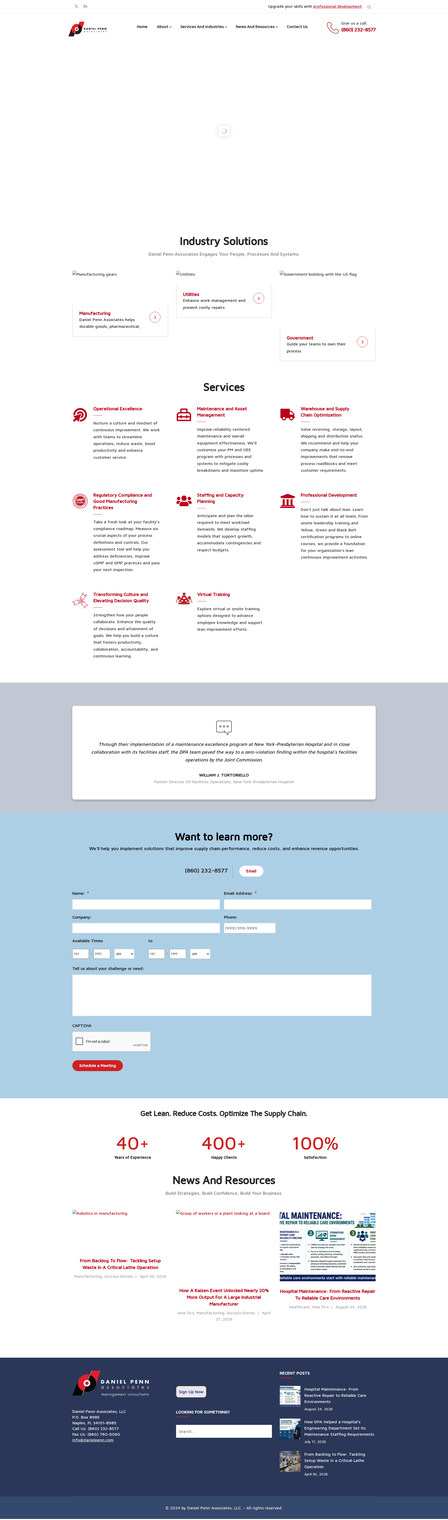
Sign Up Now (191, 1391)
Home (142, 26)
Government (300, 338)
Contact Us (297, 26)
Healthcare (299, 1307)
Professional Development (329, 495)
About (162, 26)
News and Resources (255, 26)
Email (251, 871)
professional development (337, 6)
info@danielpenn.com (93, 1440)
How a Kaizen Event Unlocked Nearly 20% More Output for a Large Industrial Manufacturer (224, 1297)
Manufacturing (94, 313)
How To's (186, 1313)
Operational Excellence (117, 408)
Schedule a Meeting (97, 1065)
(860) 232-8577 (358, 29)
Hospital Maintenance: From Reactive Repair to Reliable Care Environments (335, 1395)
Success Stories (118, 1276)
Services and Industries (202, 26)
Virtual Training (213, 594)
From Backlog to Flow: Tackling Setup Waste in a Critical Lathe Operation (334, 1460)
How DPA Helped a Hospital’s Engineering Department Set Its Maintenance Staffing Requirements (339, 1427)
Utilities (191, 294)
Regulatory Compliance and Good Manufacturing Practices (122, 501)
